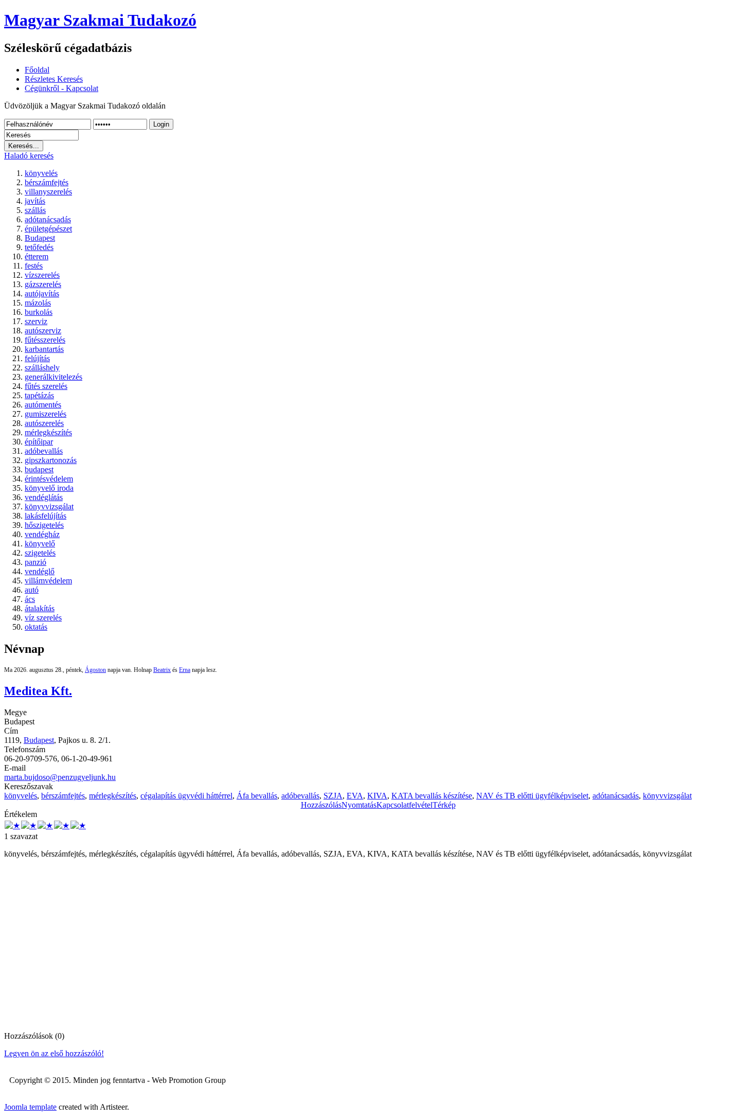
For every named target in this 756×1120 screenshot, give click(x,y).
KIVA (377, 795)
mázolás (38, 302)
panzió (35, 562)
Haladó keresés (28, 155)
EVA (355, 795)
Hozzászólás (321, 805)
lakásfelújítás (45, 515)
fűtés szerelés (46, 386)
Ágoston (95, 669)
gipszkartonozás (51, 460)
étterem (36, 256)
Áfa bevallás (257, 795)
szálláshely (42, 367)
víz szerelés (43, 617)
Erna (184, 669)
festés (34, 265)
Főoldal (37, 69)
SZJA (333, 795)
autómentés (43, 404)
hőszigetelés (44, 525)
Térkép (444, 805)
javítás (35, 201)
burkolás (38, 312)
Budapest (40, 238)
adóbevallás (44, 451)
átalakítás (40, 608)
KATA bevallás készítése (431, 795)
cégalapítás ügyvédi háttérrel (186, 795)
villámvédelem (48, 580)
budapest (39, 469)
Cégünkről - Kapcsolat (61, 88)
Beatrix (162, 669)
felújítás (37, 358)
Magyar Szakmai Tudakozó (100, 20)
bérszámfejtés (46, 182)
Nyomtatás (358, 805)
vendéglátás (44, 497)
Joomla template (30, 1107)
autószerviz (43, 330)
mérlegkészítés (48, 432)
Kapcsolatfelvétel (404, 805)
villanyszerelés (48, 191)
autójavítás (42, 293)
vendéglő (40, 571)
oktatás (36, 627)
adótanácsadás (48, 219)
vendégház (42, 534)
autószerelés (44, 423)
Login (161, 124)
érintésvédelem (49, 478)
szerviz (36, 321)
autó (32, 589)
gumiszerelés (45, 414)
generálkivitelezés (53, 376)
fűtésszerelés (45, 339)
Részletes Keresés (54, 79)
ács (30, 599)
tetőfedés (39, 247)
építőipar (39, 441)
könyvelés (41, 173)
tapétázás (39, 395)
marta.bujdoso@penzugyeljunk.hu (60, 777)
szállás (35, 210)
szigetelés (40, 552)
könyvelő (40, 543)
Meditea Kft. (38, 691)
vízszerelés (42, 275)
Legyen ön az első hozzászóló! (54, 1053)
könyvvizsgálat (49, 506)
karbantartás (44, 349)
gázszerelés (43, 284)
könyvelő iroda (49, 488)
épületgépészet (48, 228)
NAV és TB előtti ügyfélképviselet (532, 795)
